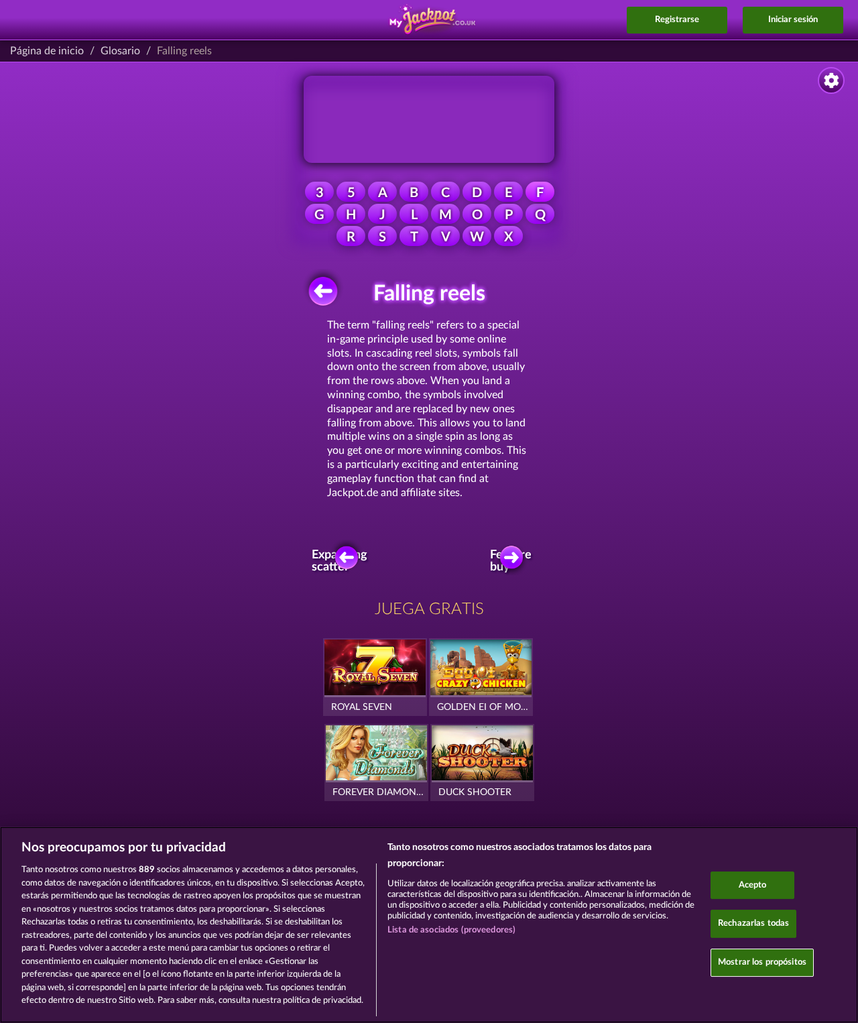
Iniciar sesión (793, 19)
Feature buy (512, 561)
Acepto (753, 885)
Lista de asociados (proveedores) (451, 930)
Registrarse (677, 19)
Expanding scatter (343, 561)
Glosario (120, 51)
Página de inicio (47, 51)
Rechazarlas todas (753, 923)
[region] (429, 925)
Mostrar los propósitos (762, 962)
